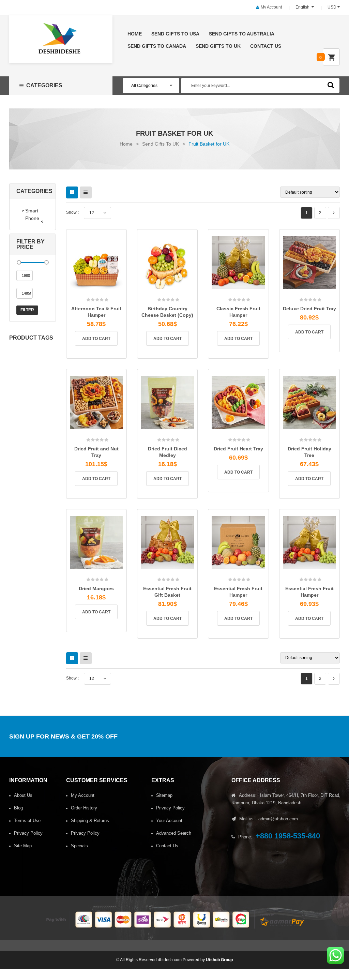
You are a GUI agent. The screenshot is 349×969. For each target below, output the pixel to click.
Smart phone (32, 214)
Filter (27, 310)
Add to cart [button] (96, 338)
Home (126, 144)
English (302, 7)
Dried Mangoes (96, 588)
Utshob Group (219, 959)
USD (332, 7)
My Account (271, 7)
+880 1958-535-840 (288, 836)
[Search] (331, 84)
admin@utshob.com (278, 818)
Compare (106, 297)
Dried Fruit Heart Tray (238, 448)
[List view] (86, 192)
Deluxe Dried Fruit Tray (309, 308)
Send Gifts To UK (160, 144)
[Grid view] (72, 192)
